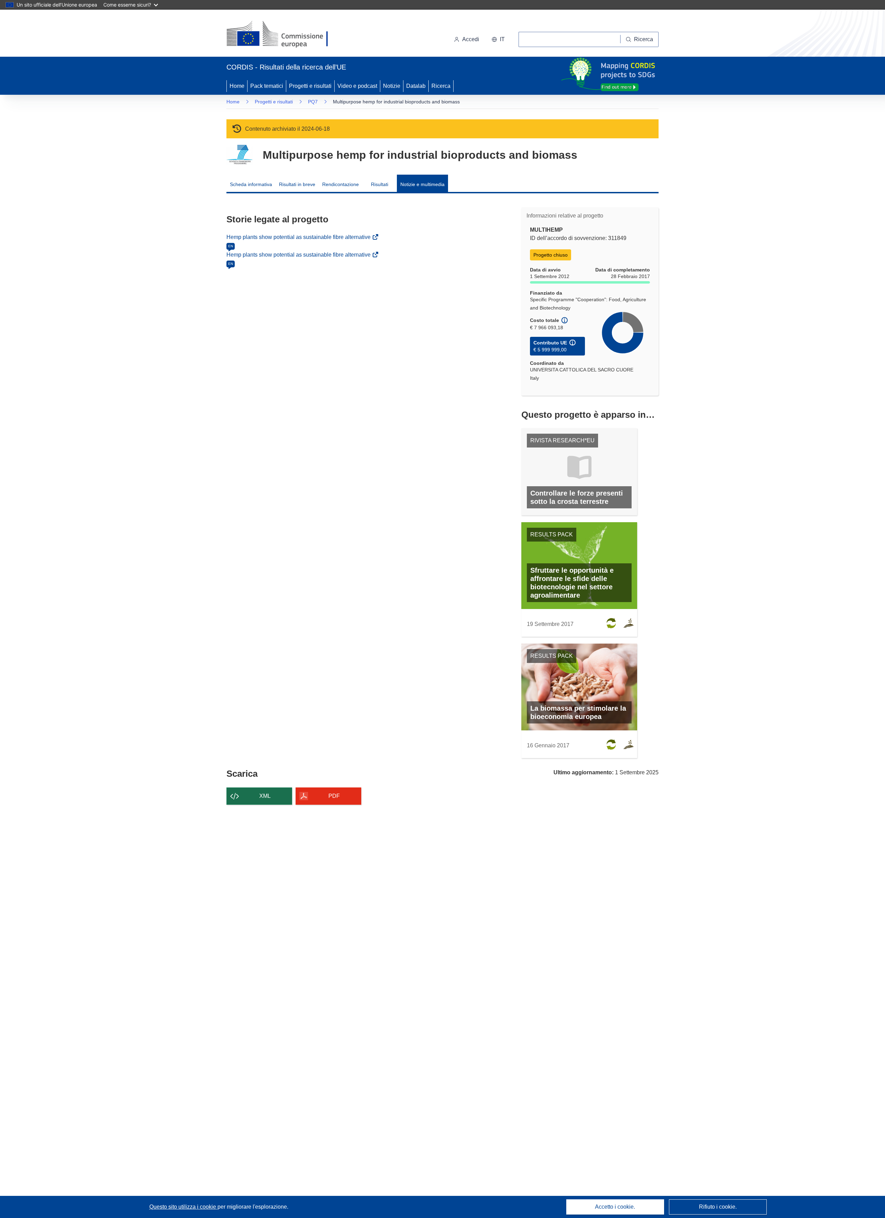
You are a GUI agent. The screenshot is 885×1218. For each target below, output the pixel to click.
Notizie (391, 86)
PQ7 (313, 101)
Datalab (416, 86)
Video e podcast (357, 86)
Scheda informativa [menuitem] (251, 184)
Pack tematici (266, 86)
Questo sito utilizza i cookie (183, 1207)
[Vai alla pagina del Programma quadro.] (239, 155)
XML (265, 796)
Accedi (470, 39)
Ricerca (440, 86)
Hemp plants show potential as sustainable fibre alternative (299, 237)
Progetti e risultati (310, 86)
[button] (498, 39)
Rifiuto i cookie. (718, 1207)
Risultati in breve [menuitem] (297, 184)
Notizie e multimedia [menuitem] (422, 184)
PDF (334, 796)
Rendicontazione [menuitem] (340, 184)
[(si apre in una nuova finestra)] (281, 34)
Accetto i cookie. (615, 1207)
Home (237, 86)
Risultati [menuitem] (379, 184)
